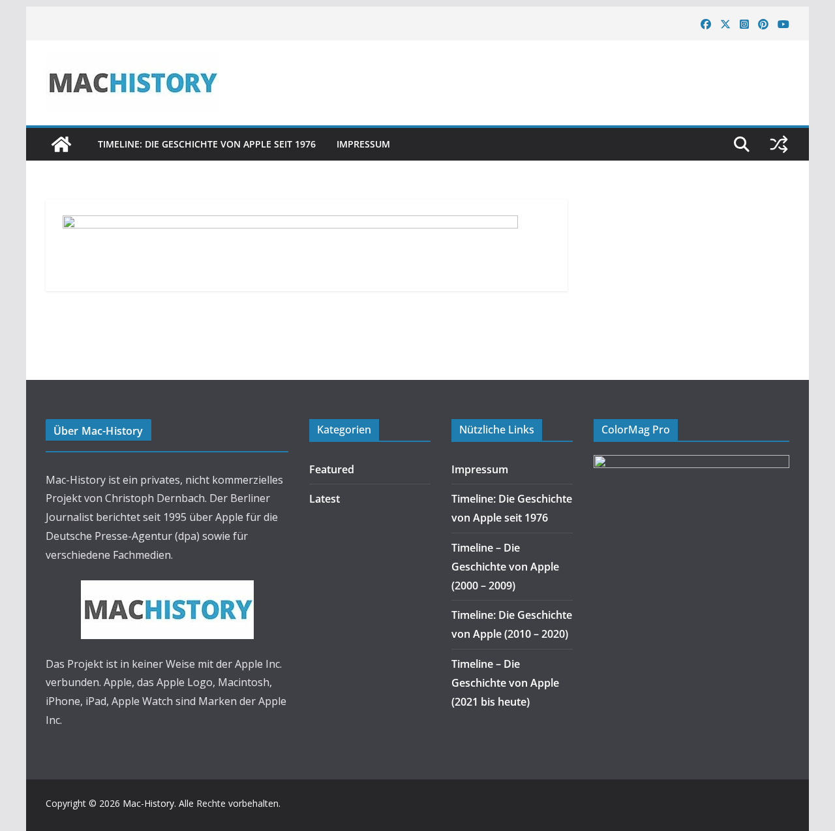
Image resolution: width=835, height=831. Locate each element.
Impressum (363, 144)
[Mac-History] (61, 144)
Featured (331, 469)
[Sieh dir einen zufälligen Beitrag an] (778, 144)
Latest (324, 499)
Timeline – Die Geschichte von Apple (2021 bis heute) (505, 683)
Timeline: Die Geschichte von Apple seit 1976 (207, 144)
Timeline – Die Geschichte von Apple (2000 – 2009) (505, 567)
